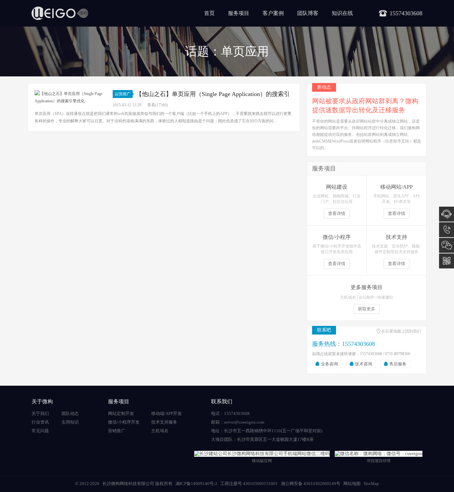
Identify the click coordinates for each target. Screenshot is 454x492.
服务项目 (238, 13)
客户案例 (273, 13)
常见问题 (40, 430)
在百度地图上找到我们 (401, 331)
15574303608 (446, 229)
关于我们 (40, 413)
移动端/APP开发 (166, 413)
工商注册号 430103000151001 (249, 483)
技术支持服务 (164, 422)
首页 (209, 13)
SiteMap (371, 483)
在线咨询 (446, 214)
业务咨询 (329, 363)
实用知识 (70, 422)
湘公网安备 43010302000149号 (310, 483)
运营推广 (123, 94)
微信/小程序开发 (124, 422)
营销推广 (116, 430)
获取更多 (366, 308)
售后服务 (397, 363)
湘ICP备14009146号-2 (196, 483)
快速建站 (385, 297)
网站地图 (352, 483)
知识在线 (342, 13)
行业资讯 (40, 422)
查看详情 (336, 213)
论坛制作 (367, 297)
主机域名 (348, 297)
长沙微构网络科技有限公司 (128, 483)
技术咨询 (363, 363)
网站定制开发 (121, 413)
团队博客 (307, 13)
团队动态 (70, 413)
